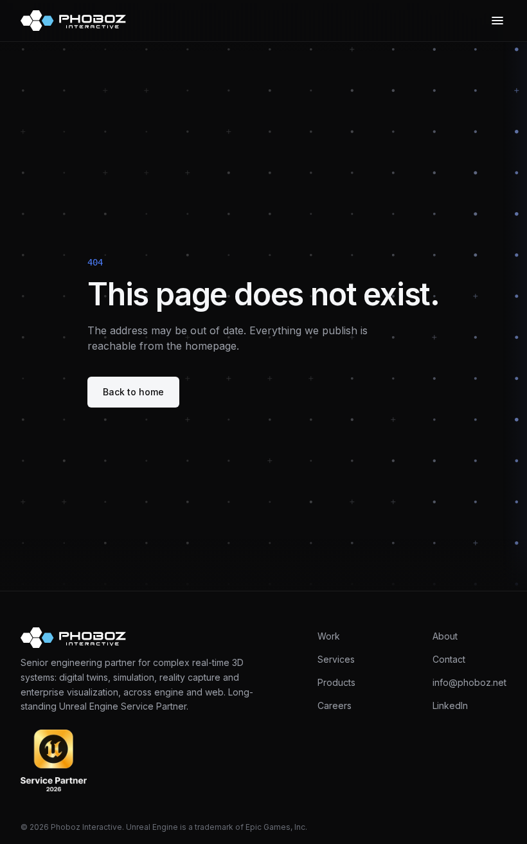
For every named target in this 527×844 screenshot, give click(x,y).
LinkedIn (450, 705)
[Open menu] (497, 20)
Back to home (133, 391)
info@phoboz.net (469, 682)
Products (336, 682)
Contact (449, 659)
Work (328, 636)
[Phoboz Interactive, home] (73, 20)
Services (336, 659)
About (445, 636)
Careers (334, 705)
